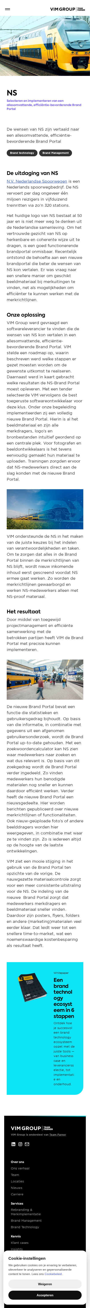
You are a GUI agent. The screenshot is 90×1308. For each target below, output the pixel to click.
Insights (17, 1249)
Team (15, 1175)
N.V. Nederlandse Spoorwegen (37, 181)
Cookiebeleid (53, 1274)
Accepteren (45, 1295)
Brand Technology (25, 1227)
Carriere (17, 1194)
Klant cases (19, 1242)
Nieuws (16, 1188)
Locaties (17, 1181)
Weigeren (45, 1284)
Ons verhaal (20, 1168)
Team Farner (57, 1134)
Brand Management (26, 1220)
